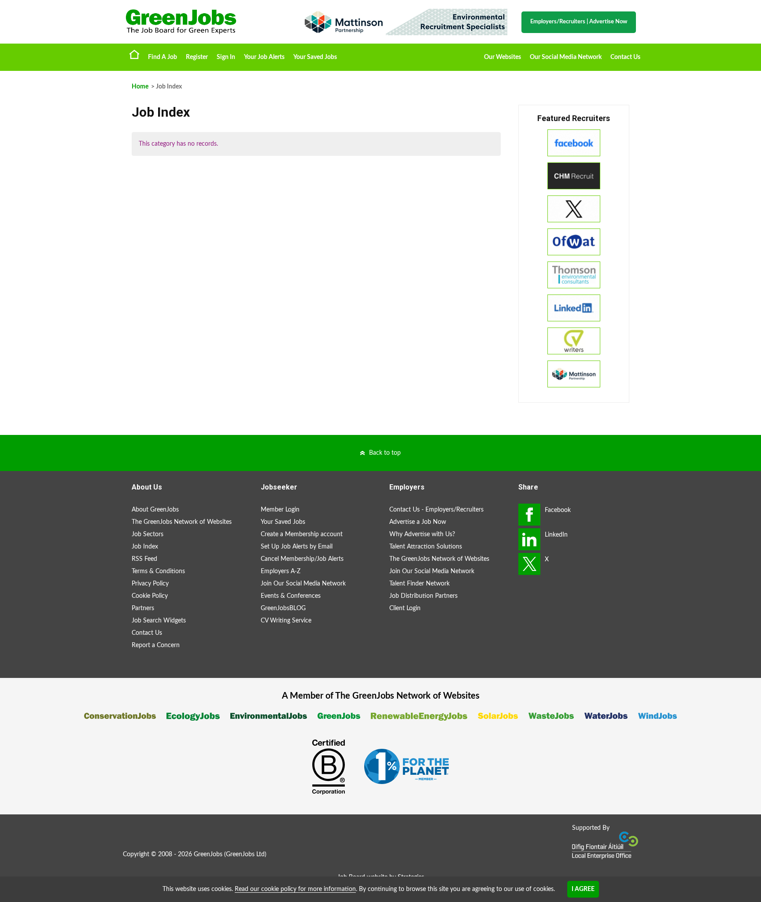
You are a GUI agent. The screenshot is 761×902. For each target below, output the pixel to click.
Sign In (226, 57)
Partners (143, 608)
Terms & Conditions (158, 571)
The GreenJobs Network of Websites (182, 522)
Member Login (280, 510)
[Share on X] (529, 564)
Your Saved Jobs (315, 57)
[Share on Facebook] (529, 515)
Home (134, 54)
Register (197, 57)
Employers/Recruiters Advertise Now (578, 22)
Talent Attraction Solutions (425, 547)
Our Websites (502, 57)
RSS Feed (144, 559)
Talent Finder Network (419, 584)
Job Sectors (147, 534)
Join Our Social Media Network (303, 584)
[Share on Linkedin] (529, 539)
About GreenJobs (155, 510)
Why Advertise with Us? (422, 534)
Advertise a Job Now (417, 522)
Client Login (405, 608)
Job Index (145, 547)
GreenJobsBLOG (283, 608)
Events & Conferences (291, 596)
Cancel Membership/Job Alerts (302, 559)
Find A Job (162, 57)
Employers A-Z (280, 571)
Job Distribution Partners (423, 596)
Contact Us (625, 57)
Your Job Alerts (264, 57)
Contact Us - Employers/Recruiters (436, 510)
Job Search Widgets (159, 621)
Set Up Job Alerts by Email (296, 547)
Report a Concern (156, 645)
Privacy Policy (150, 584)
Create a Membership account (302, 534)
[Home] (204, 22)
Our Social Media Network (566, 57)
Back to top (385, 453)
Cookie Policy (150, 596)
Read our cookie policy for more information (295, 889)
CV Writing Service (286, 621)
